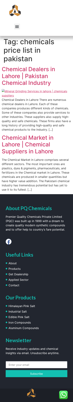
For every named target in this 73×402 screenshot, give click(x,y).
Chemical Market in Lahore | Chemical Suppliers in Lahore (28, 144)
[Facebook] (9, 242)
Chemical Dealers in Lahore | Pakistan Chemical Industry (28, 76)
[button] (17, 26)
